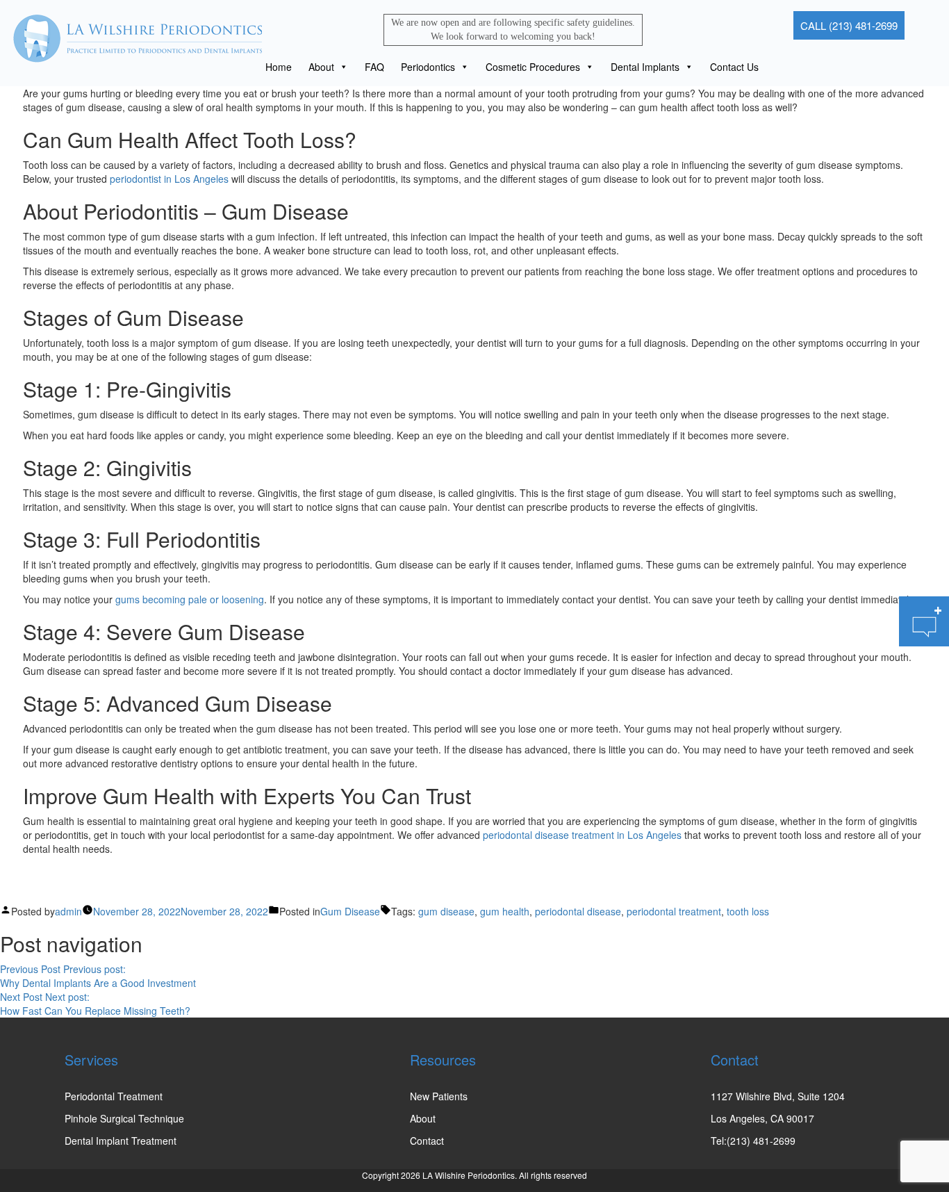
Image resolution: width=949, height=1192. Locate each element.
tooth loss (748, 911)
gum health (504, 911)
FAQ (374, 67)
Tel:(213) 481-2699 (753, 1141)
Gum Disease (350, 911)
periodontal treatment (674, 911)
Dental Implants (645, 67)
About (321, 67)
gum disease (446, 911)
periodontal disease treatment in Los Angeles (582, 835)
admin (68, 911)
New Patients (439, 1096)
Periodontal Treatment (114, 1096)
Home (278, 67)
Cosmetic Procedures (533, 67)
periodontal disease (578, 911)
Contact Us (734, 67)
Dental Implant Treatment (120, 1141)
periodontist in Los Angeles (169, 179)
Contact (427, 1141)
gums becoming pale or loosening (189, 599)
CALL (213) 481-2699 (849, 25)
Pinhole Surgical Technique (124, 1118)
